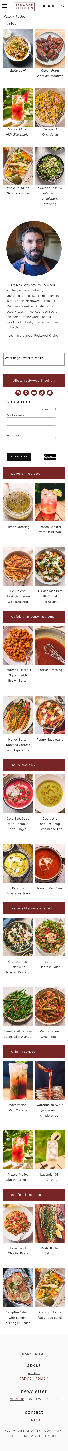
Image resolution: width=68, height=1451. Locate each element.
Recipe (21, 16)
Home (7, 16)
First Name (13, 435)
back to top (34, 1354)
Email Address (15, 415)
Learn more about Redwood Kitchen (34, 335)
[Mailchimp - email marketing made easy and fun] (50, 459)
